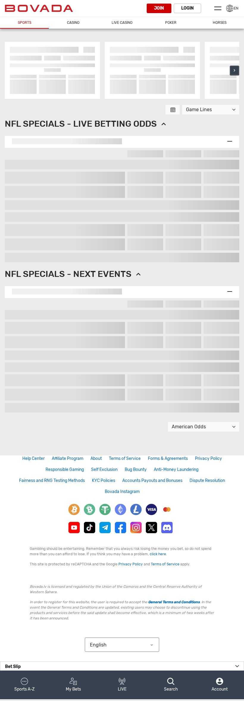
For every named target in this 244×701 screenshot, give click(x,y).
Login (187, 8)
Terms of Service (125, 458)
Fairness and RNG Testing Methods (52, 480)
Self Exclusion (104, 469)
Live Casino (122, 23)
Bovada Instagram (122, 491)
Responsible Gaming (65, 469)
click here (158, 554)
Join (159, 8)
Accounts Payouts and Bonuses (152, 480)
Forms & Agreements (168, 458)
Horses (219, 23)
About (96, 458)
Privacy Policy (208, 458)
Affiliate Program (67, 458)
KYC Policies (103, 480)
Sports (24, 23)
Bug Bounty (136, 469)
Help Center (33, 458)
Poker (170, 23)
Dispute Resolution (207, 480)
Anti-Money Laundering (176, 469)
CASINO (73, 23)
